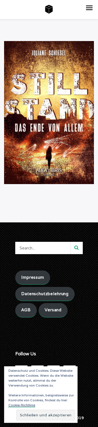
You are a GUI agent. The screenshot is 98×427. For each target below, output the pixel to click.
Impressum (32, 277)
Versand (53, 309)
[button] (89, 8)
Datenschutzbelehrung (45, 293)
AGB (26, 309)
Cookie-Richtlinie (21, 405)
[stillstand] (49, 112)
